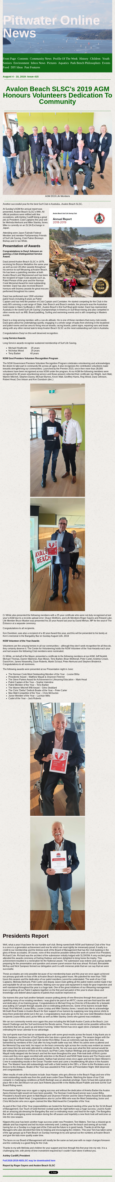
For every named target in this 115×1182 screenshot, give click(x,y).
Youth (106, 58)
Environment (21, 63)
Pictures (52, 63)
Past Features (32, 67)
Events (106, 63)
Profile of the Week (65, 58)
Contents (23, 58)
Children (95, 58)
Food (6, 67)
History (83, 58)
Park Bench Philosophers (85, 63)
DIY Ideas (17, 67)
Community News (40, 58)
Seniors (7, 63)
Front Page (9, 58)
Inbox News (38, 63)
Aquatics (63, 63)
